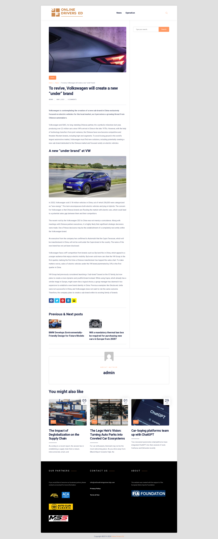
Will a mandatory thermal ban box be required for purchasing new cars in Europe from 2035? (106, 335)
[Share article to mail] (74, 300)
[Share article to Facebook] (51, 300)
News (119, 13)
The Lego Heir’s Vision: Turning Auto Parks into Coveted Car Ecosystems (107, 434)
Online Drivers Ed (117, 536)
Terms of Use (94, 495)
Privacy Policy (95, 488)
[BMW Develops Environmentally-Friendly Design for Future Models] (55, 328)
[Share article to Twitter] (56, 300)
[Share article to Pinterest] (62, 300)
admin (51, 99)
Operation (130, 13)
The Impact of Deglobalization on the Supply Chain (64, 434)
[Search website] (166, 13)
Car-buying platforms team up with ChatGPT (150, 432)
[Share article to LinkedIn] (68, 300)
